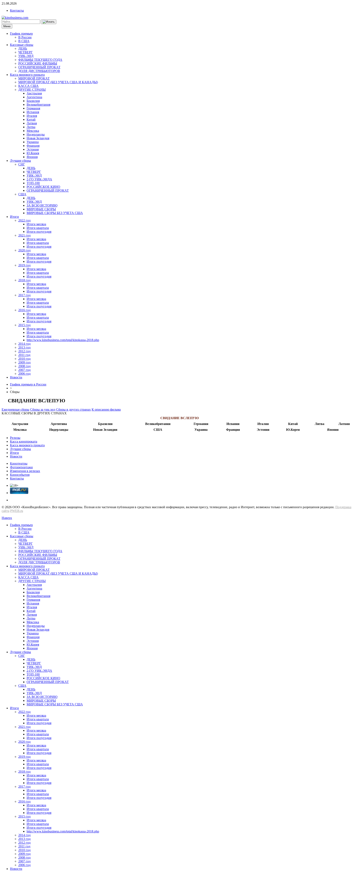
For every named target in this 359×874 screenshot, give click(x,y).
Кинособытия (20, 474)
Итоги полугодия (39, 231)
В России (25, 37)
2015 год (24, 325)
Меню (7, 26)
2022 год (24, 220)
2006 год (24, 373)
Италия (32, 116)
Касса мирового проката (27, 74)
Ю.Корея (33, 153)
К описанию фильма (106, 409)
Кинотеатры (18, 463)
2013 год (24, 347)
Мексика (33, 130)
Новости (16, 377)
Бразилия (33, 101)
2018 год (24, 280)
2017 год (24, 295)
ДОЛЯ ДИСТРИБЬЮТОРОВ (39, 71)
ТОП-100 (33, 183)
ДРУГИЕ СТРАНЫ (32, 89)
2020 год (24, 250)
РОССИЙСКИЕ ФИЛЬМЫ (37, 63)
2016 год (24, 310)
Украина (33, 142)
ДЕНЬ (22, 48)
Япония (32, 157)
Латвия (32, 123)
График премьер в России (28, 384)
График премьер (21, 33)
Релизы (15, 437)
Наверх (7, 518)
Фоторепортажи (21, 467)
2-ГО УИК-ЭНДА (39, 179)
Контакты (17, 10)
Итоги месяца (36, 224)
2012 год (24, 351)
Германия (33, 108)
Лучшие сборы (20, 160)
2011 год (24, 355)
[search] (48, 22)
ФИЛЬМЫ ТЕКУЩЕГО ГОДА (40, 59)
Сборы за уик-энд (42, 409)
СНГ (21, 164)
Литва (31, 127)
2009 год (24, 362)
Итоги (14, 216)
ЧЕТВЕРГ (25, 52)
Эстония (33, 149)
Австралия (34, 93)
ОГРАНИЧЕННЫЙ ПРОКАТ (39, 67)
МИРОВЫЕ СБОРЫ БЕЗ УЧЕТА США (55, 213)
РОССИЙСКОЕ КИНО (43, 187)
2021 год (24, 235)
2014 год (24, 343)
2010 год (24, 358)
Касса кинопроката (23, 441)
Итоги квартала (38, 228)
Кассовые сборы (21, 45)
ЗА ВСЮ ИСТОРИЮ (42, 205)
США (22, 194)
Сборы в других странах (73, 409)
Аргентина (34, 97)
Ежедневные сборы (15, 409)
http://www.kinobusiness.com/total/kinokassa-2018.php (63, 340)
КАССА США (28, 86)
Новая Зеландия (38, 138)
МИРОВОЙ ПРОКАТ (34, 78)
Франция (33, 145)
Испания (33, 112)
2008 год (24, 366)
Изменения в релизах (25, 471)
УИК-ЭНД (25, 56)
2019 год (24, 265)
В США (24, 41)
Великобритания (38, 104)
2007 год (24, 370)
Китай (31, 119)
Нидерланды (36, 134)
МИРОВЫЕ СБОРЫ (41, 209)
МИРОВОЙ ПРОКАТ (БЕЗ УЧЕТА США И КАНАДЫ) (58, 82)
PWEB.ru (16, 511)
